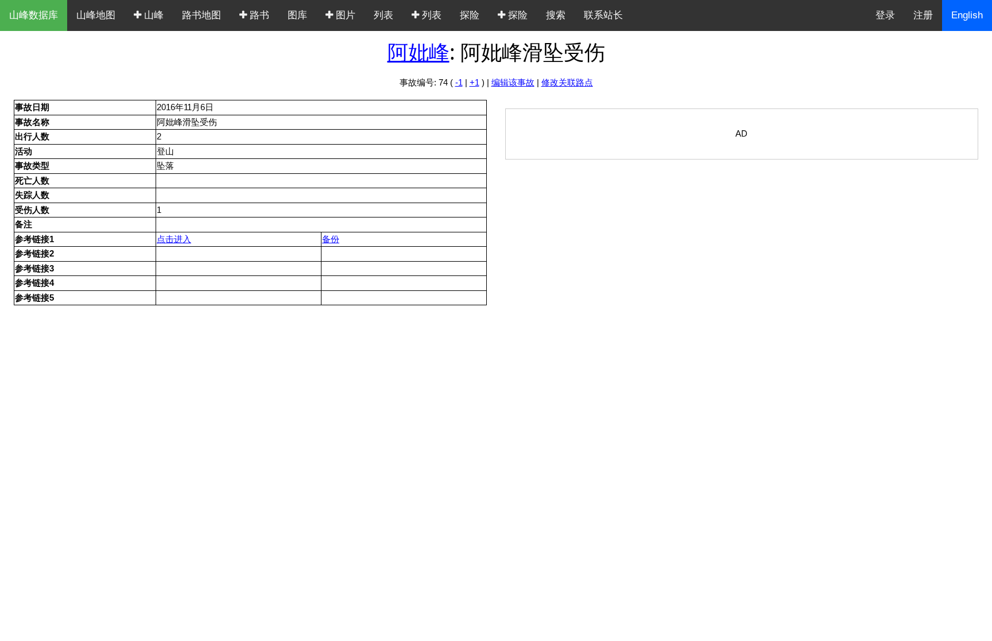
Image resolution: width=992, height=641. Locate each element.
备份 (330, 239)
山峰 (152, 15)
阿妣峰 (419, 52)
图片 (344, 15)
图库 (297, 15)
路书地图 (201, 15)
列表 (383, 15)
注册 (923, 15)
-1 (459, 82)
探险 (469, 15)
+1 (474, 82)
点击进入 (174, 239)
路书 (258, 15)
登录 (885, 15)
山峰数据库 (33, 15)
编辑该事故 (512, 82)
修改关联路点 (567, 82)
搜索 (555, 15)
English (967, 15)
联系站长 (603, 15)
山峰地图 (95, 15)
